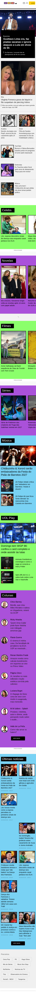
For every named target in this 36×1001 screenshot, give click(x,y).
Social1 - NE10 (8, 979)
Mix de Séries (7, 964)
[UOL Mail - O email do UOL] (24, 3)
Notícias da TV (20, 969)
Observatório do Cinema (19, 974)
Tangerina (21, 979)
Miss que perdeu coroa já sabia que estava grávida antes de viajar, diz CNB (18, 106)
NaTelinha (6, 969)
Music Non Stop (23, 964)
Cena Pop (6, 959)
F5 (16, 959)
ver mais (16, 738)
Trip (4, 974)
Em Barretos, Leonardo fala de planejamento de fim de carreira (15, 53)
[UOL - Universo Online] (16, 3)
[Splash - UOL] (9, 3)
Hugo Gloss (26, 959)
